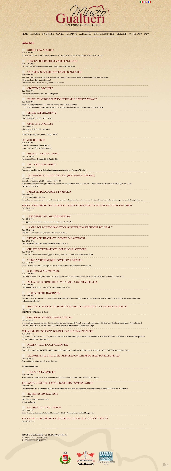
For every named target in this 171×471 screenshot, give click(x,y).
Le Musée (35, 34)
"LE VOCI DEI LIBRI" (33, 140)
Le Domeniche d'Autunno (43, 293)
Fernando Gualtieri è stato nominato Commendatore (57, 383)
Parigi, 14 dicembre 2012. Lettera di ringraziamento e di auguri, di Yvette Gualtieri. (77, 205)
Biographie (48, 34)
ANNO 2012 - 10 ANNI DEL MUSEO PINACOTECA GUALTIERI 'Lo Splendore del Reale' (77, 306)
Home (25, 34)
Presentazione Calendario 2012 (47, 344)
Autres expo (135, 34)
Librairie (121, 34)
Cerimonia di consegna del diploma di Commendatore (57, 331)
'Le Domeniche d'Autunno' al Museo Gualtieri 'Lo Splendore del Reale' (73, 355)
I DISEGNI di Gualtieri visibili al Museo (52, 61)
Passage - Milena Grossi (42, 153)
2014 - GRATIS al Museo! (41, 164)
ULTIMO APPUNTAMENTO (42, 112)
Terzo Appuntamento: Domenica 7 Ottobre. (55, 260)
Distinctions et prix (104, 34)
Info (146, 34)
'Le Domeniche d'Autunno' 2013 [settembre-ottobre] (61, 175)
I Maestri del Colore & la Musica (49, 191)
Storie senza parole (40, 50)
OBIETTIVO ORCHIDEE (40, 88)
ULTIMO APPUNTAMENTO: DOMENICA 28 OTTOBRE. (56, 238)
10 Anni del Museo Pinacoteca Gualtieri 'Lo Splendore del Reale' (69, 227)
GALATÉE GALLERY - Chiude (44, 407)
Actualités (85, 34)
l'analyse (72, 34)
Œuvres (60, 34)
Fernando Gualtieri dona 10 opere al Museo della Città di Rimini (65, 418)
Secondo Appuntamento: (43, 271)
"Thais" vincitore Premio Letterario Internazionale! (62, 99)
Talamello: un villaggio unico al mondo (54, 72)
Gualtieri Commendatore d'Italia (49, 317)
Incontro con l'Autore (42, 394)
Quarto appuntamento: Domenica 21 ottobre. (57, 249)
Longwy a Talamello (41, 372)
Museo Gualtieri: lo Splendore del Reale (84, 31)
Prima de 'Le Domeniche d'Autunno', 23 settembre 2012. (62, 282)
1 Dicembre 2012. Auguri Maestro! (49, 216)
